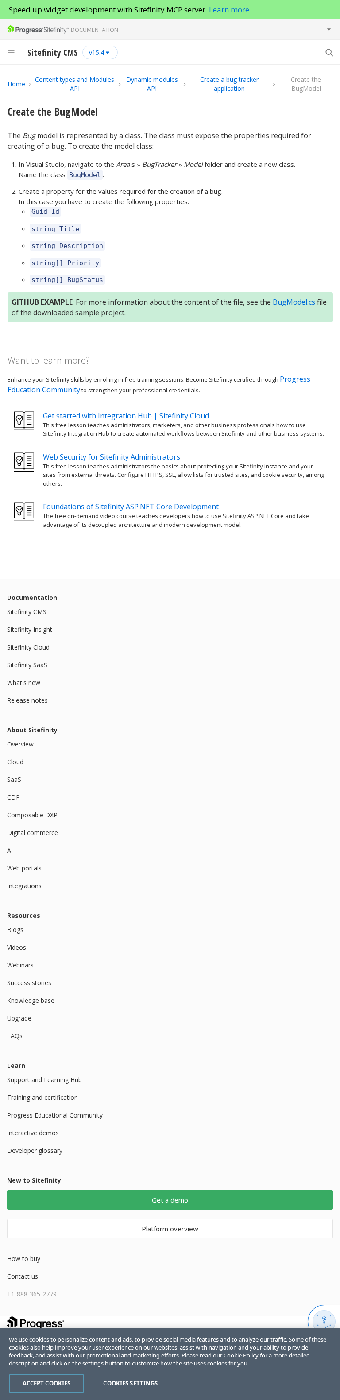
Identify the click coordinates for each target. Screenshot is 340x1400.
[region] (170, 1364)
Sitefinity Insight (29, 629)
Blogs (15, 929)
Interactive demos (33, 1133)
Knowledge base (30, 1000)
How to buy (23, 1258)
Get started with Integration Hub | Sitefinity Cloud (126, 416)
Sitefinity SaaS (27, 665)
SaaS (14, 779)
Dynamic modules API (152, 84)
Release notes (27, 700)
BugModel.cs (294, 302)
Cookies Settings (130, 1383)
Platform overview (170, 1228)
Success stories (29, 982)
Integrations (24, 886)
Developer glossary (34, 1150)
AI (10, 850)
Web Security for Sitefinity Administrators (111, 457)
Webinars (20, 965)
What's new (23, 682)
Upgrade (19, 1018)
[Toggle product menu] (329, 29)
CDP (13, 797)
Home (16, 84)
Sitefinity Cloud (28, 647)
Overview (20, 744)
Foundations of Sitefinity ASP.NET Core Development (131, 506)
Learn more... (232, 9)
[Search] (329, 52)
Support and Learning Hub (44, 1079)
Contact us (22, 1276)
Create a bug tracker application (229, 84)
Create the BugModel (52, 111)
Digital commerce (32, 832)
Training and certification (42, 1097)
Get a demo (170, 1199)
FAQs (15, 1036)
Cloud (15, 762)
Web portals (24, 868)
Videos (16, 947)
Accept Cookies (47, 1383)
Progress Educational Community (55, 1115)
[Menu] (11, 52)
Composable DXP (32, 815)
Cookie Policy (241, 1355)
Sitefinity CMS (26, 611)
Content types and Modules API (74, 84)
